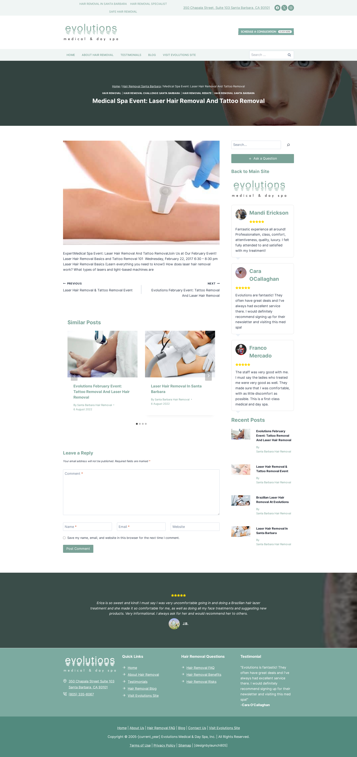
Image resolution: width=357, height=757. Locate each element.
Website (178, 527)
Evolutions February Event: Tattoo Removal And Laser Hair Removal (185, 290)
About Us (137, 728)
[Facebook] (277, 8)
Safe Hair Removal (123, 11)
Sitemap (184, 745)
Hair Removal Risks (201, 681)
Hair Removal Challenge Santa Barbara (152, 93)
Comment (74, 473)
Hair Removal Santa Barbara (234, 93)
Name (71, 527)
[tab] (137, 424)
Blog (152, 55)
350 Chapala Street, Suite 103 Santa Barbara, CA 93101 (226, 8)
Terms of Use (140, 745)
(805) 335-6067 (81, 694)
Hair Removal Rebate (197, 93)
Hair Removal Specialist (148, 4)
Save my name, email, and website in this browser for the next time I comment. (123, 538)
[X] (284, 8)
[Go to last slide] (74, 376)
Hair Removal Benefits (203, 675)
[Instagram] (291, 8)
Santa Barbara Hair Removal (94, 405)
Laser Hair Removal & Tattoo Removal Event (98, 287)
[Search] (288, 145)
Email (124, 527)
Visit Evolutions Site (179, 55)
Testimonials (130, 55)
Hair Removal (111, 93)
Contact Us (197, 728)
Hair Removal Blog (142, 688)
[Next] (208, 376)
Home (71, 55)
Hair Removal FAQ (200, 668)
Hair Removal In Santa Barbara (103, 4)
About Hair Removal (97, 55)
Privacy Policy (164, 745)
